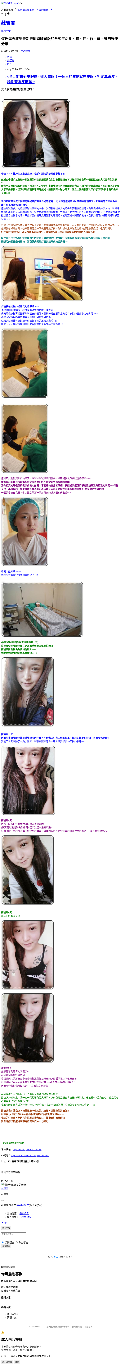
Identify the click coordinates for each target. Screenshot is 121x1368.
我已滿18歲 (7, 1362)
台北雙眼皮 (25, 1217)
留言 (26, 1205)
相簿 (9, 57)
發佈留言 (6, 1246)
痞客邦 (20, 1205)
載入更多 (6, 1228)
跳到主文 (6, 31)
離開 (17, 1362)
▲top (3, 1222)
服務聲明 (88, 1327)
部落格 (10, 60)
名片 (9, 64)
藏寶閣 (8, 23)
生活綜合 (25, 51)
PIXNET (38, 1327)
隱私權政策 (77, 1327)
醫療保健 (24, 1213)
